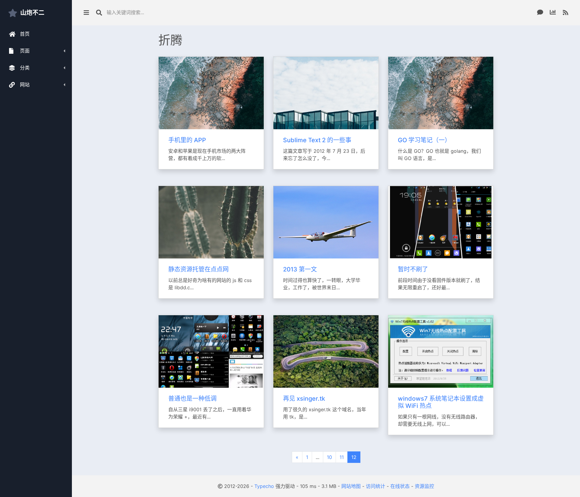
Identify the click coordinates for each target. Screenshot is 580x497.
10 (329, 457)
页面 (25, 51)
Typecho (264, 486)
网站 (25, 85)
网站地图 (351, 486)
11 (342, 457)
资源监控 (424, 486)
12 (353, 457)
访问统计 (375, 486)
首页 (25, 34)
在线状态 (400, 486)
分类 (25, 68)
